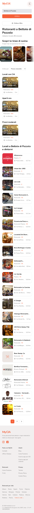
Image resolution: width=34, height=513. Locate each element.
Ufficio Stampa (6, 454)
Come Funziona (23, 454)
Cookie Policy (22, 476)
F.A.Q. (4, 473)
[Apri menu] (30, 4)
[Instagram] (3, 442)
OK (17, 509)
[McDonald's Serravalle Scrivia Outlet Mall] (7, 264)
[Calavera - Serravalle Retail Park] (7, 396)
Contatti (4, 451)
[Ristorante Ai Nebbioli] (7, 343)
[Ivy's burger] (7, 211)
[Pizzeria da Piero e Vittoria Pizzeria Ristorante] (7, 224)
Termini (21, 470)
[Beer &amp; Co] (7, 356)
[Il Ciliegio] (7, 304)
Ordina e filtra (18, 23)
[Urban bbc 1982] (7, 171)
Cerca (17, 16)
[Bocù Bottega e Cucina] (7, 251)
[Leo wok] (7, 185)
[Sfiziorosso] (7, 158)
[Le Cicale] (7, 409)
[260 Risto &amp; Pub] (7, 330)
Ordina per (5, 69)
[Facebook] (7, 442)
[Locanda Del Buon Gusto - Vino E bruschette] (7, 237)
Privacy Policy (23, 473)
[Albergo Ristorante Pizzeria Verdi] (7, 317)
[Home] (6, 3)
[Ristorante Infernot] (7, 383)
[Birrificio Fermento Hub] (7, 370)
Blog (20, 451)
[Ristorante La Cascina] (7, 290)
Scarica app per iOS (25, 457)
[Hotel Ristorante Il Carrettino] (7, 198)
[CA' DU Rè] (7, 277)
